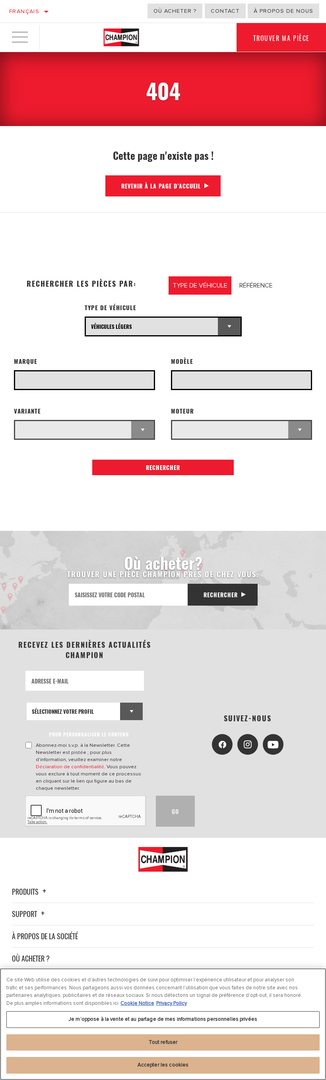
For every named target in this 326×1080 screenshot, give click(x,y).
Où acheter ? (174, 11)
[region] (163, 1024)
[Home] (121, 37)
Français (24, 11)
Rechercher (163, 467)
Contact (225, 11)
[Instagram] (247, 744)
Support (25, 914)
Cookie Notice (137, 1003)
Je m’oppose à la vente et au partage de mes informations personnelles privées (163, 1019)
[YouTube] (273, 744)
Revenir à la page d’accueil (161, 186)
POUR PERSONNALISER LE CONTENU (89, 734)
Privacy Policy (171, 1003)
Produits (26, 891)
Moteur (182, 411)
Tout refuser (163, 1042)
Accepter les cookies (163, 1065)
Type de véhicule (110, 308)
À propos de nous (283, 11)
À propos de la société (45, 936)
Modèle (182, 361)
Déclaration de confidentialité (70, 766)
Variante (27, 411)
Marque (25, 361)
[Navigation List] (20, 37)
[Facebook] (222, 744)
